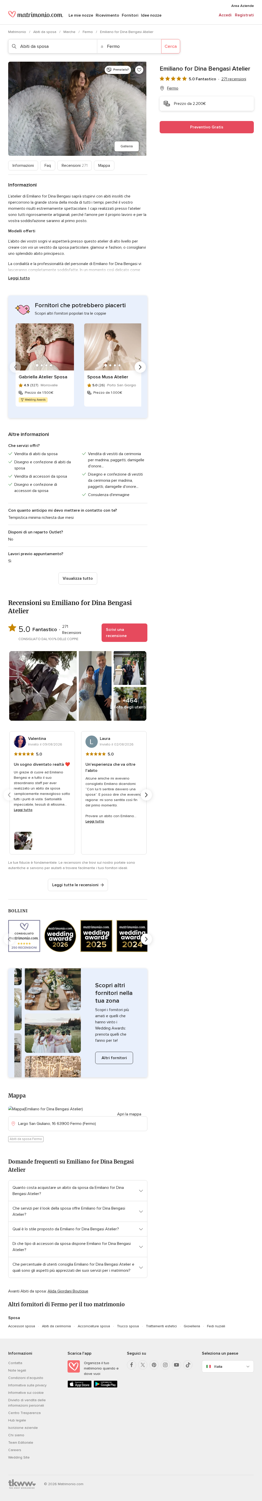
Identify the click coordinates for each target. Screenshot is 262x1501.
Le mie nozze (81, 15)
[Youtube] (176, 1364)
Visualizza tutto (78, 578)
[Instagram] (165, 1364)
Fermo (88, 32)
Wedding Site (19, 1457)
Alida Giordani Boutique (68, 1291)
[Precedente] (15, 367)
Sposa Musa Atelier (107, 377)
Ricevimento (107, 15)
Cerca (171, 46)
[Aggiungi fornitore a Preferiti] (139, 70)
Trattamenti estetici (161, 1326)
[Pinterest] (154, 1364)
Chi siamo (16, 1435)
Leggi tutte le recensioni (75, 885)
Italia (218, 1366)
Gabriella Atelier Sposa (43, 377)
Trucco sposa (128, 1326)
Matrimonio (17, 32)
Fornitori (130, 15)
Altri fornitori (114, 1057)
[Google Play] (106, 1386)
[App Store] (80, 1386)
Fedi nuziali (216, 1326)
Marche (70, 32)
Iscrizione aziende (23, 1428)
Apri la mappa (129, 1114)
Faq (48, 165)
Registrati (244, 15)
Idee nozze (151, 15)
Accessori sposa (21, 1326)
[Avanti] (140, 367)
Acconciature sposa (94, 1326)
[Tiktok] (187, 1364)
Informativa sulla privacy (27, 1385)
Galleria (127, 146)
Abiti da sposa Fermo (26, 1139)
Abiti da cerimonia (56, 1326)
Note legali (17, 1370)
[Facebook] (131, 1364)
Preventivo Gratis (206, 127)
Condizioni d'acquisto (25, 1378)
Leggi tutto (19, 278)
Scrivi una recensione (116, 632)
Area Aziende (242, 6)
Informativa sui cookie (26, 1392)
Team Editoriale (20, 1442)
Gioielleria (192, 1326)
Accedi (225, 15)
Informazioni (23, 165)
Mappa (104, 165)
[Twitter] (142, 1364)
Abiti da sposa (45, 32)
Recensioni (75, 165)
